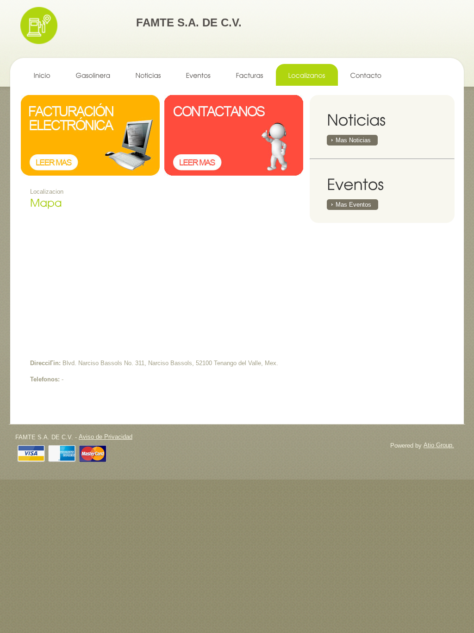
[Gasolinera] (93, 75)
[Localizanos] (307, 75)
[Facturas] (250, 75)
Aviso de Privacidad (105, 436)
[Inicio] (42, 75)
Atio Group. (439, 445)
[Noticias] (148, 75)
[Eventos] (199, 75)
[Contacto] (366, 75)
